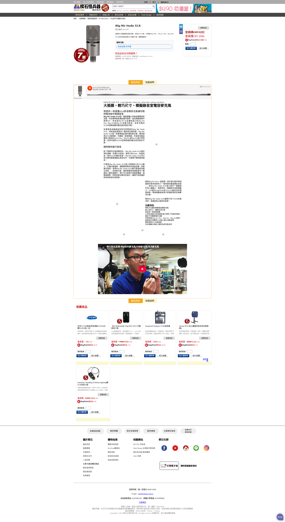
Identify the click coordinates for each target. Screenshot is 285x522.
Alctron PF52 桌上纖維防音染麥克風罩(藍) (194, 327)
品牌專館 (160, 14)
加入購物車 (191, 48)
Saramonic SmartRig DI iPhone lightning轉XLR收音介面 (92, 384)
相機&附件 (93, 14)
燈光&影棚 (119, 14)
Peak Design (146, 14)
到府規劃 (100, 2)
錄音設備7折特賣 (124, 47)
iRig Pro (111, 123)
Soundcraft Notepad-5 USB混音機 (157, 326)
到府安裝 (119, 2)
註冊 (146, 2)
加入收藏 (203, 48)
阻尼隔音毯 (148, 10)
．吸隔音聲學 (78, 14)
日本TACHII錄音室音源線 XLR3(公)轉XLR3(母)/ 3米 (91, 327)
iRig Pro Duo (117, 138)
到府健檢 (110, 2)
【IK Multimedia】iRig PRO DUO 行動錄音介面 (126, 327)
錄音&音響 (132, 14)
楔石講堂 (77, 2)
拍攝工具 (106, 14)
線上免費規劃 (88, 2)
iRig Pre (119, 123)
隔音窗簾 (133, 10)
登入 (154, 2)
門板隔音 (140, 10)
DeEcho (126, 10)
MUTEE (119, 10)
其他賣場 (205, 359)
